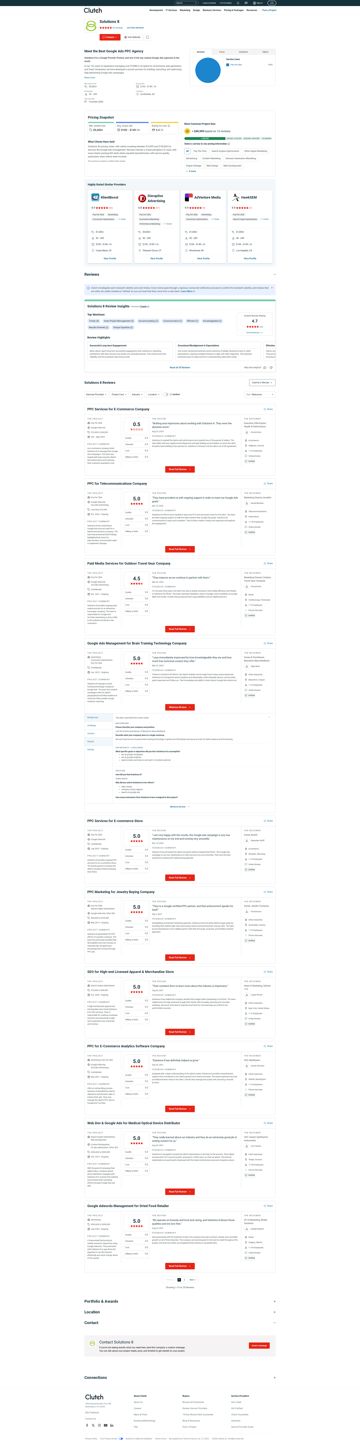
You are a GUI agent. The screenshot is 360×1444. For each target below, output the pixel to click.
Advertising (191, 158)
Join (272, 3)
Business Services (212, 10)
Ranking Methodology (145, 1420)
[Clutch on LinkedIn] (112, 1425)
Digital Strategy (193, 165)
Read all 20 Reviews (180, 367)
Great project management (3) (119, 321)
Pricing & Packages (234, 10)
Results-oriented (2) (98, 327)
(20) (261, 327)
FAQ (136, 1427)
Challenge (91, 725)
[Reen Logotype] (95, 197)
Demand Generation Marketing (241, 158)
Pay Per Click (236, 65)
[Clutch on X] (93, 1425)
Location (152, 394)
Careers (137, 1408)
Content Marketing (211, 158)
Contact (110, 37)
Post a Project (269, 10)
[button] (96, 395)
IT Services (171, 10)
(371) (158, 208)
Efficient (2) (192, 321)
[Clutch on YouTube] (106, 1425)
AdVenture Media (207, 197)
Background (92, 717)
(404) (111, 208)
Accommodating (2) (148, 321)
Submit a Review (260, 382)
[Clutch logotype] (93, 10)
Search (179, 3)
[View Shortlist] (238, 3)
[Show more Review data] (180, 469)
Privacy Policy (91, 1439)
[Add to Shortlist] (147, 37)
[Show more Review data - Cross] (269, 717)
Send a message (259, 1345)
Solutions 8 (109, 21)
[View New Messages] (246, 3)
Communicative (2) (172, 321)
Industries (243, 52)
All (187, 151)
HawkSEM (249, 197)
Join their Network (135, 28)
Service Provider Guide (242, 1427)
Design (196, 10)
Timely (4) (94, 321)
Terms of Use (160, 1439)
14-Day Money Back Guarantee (198, 1414)
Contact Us (90, 1418)
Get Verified (237, 1408)
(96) (203, 208)
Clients (265, 52)
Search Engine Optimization (225, 151)
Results (90, 741)
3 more (192, 171)
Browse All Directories (193, 1402)
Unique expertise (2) (123, 327)
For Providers (226, 3)
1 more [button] (122, 219)
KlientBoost (109, 197)
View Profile (110, 258)
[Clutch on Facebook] (87, 1425)
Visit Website (134, 37)
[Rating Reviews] (105, 28)
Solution (90, 733)
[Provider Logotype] (91, 26)
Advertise (235, 1420)
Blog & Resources (191, 1420)
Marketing (185, 10)
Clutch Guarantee (239, 1414)
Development (156, 10)
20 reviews (117, 27)
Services (201, 52)
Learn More (187, 291)
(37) (250, 208)
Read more (89, 77)
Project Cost (118, 394)
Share (270, 409)
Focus (222, 52)
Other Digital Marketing (255, 151)
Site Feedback (92, 1412)
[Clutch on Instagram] (99, 1425)
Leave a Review (209, 3)
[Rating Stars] (101, 208)
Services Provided (95, 394)
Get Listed (236, 1402)
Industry (136, 394)
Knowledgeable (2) (212, 321)
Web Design (212, 165)
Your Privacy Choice (108, 1439)
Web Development (232, 165)
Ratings (90, 749)
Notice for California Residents (139, 1439)
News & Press (140, 1414)
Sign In (260, 3)
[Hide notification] (272, 287)
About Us (138, 1402)
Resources (252, 10)
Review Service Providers (195, 1408)
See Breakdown (253, 332)
